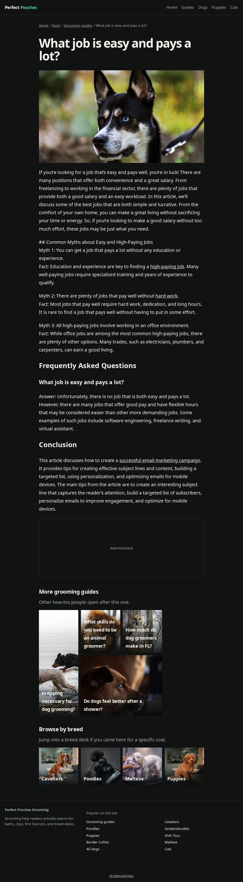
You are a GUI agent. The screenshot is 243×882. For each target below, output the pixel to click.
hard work (166, 296)
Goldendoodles (177, 828)
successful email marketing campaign (159, 460)
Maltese (171, 842)
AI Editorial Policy (121, 876)
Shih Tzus (172, 835)
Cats (234, 7)
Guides (187, 7)
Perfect (21, 7)
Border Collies (97, 842)
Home (171, 7)
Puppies (219, 7)
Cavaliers (172, 822)
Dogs (203, 7)
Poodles (92, 828)
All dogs (92, 849)
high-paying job (167, 266)
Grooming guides (78, 25)
